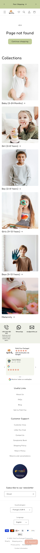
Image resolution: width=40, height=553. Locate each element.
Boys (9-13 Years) (11, 274)
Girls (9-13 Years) (11, 231)
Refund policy (26, 545)
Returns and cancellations (20, 456)
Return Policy (20, 451)
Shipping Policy (20, 445)
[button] (4, 12)
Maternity (7, 317)
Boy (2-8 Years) (10, 188)
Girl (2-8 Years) (10, 146)
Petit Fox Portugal (19, 538)
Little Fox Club (20, 430)
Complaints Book (20, 440)
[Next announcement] (36, 4)
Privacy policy (15, 545)
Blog (20, 405)
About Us (20, 394)
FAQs (20, 399)
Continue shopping (20, 41)
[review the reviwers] (8, 367)
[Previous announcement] (4, 4)
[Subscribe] (33, 494)
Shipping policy (17, 541)
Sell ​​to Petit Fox (20, 410)
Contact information (21, 548)
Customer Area (20, 425)
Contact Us (20, 435)
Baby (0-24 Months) (12, 103)
